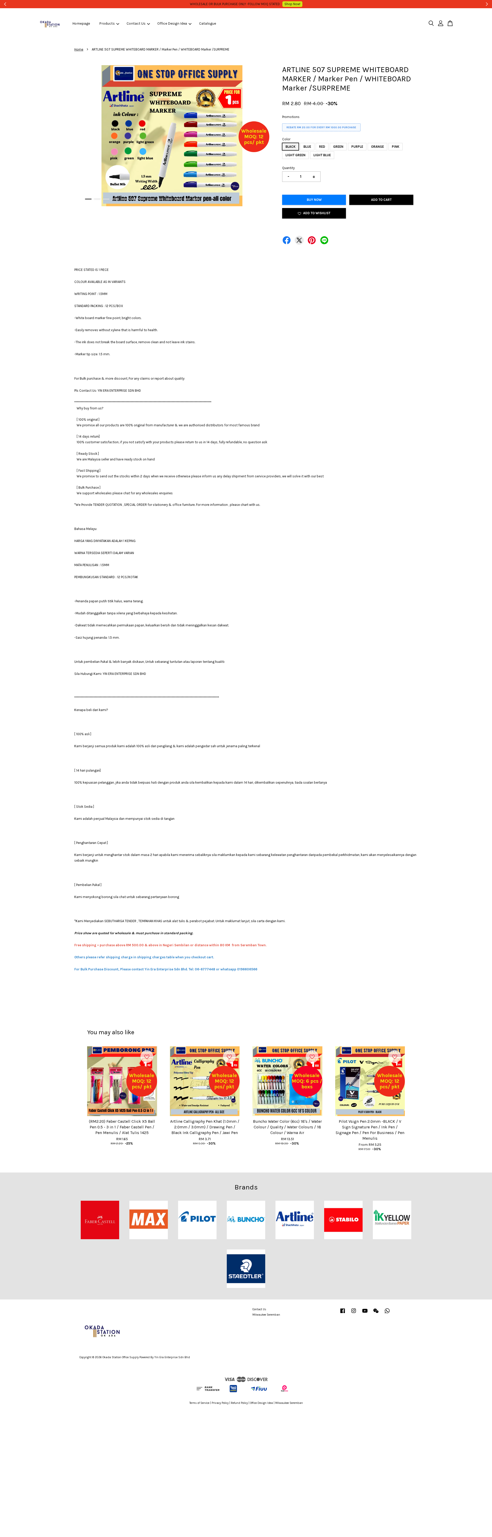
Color (286, 139)
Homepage (81, 23)
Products (107, 23)
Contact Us (136, 23)
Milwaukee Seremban (266, 1314)
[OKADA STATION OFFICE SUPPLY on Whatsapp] (387, 1313)
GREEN (338, 147)
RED (322, 147)
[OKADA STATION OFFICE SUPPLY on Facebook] (342, 1313)
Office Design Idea (172, 23)
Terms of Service (199, 1403)
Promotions (291, 117)
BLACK (290, 147)
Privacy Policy (220, 1403)
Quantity (288, 168)
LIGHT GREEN (295, 155)
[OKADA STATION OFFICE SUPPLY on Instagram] (353, 1313)
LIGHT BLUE (322, 155)
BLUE (307, 147)
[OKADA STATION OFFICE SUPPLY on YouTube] (364, 1313)
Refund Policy (239, 1403)
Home (78, 49)
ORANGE (377, 147)
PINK (395, 147)
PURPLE (357, 147)
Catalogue (207, 23)
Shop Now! (326, 4)
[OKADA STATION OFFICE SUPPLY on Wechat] (376, 1313)
